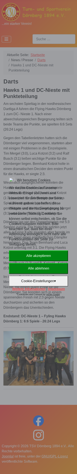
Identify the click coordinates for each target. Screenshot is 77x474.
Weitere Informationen (29, 289)
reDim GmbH (53, 294)
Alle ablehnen (38, 268)
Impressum (56, 289)
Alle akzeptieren (38, 256)
